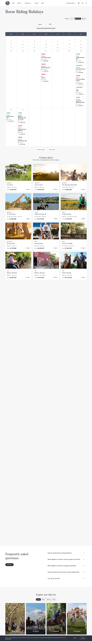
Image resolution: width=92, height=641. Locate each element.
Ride (13, 3)
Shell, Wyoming (66, 273)
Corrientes (10, 185)
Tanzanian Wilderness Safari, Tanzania (80, 101)
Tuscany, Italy (46, 78)
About (18, 3)
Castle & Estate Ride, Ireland (11, 116)
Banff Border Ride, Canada (22, 141)
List (73, 18)
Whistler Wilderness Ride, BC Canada (22, 117)
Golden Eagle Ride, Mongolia (46, 67)
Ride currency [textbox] (71, 3)
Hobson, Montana (39, 273)
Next (30, 172)
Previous (7, 172)
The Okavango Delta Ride (69, 185)
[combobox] (71, 3)
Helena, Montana (12, 273)
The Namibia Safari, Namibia (46, 57)
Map (84, 18)
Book (42, 3)
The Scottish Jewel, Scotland (80, 69)
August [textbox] (40, 24)
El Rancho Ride (66, 214)
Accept (82, 638)
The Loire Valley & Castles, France (80, 79)
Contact (36, 3)
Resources (27, 3)
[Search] (86, 3)
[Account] (83, 3)
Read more (9, 564)
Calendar (78, 18)
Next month (52, 149)
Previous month (41, 149)
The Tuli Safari (11, 214)
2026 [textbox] (50, 24)
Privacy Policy (8, 639)
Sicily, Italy (80, 90)
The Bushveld (11, 243)
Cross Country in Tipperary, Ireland (22, 129)
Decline (75, 638)
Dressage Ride (38, 243)
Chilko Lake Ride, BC (40, 214)
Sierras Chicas (38, 185)
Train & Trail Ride (67, 243)
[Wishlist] (79, 3)
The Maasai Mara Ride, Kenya (80, 58)
